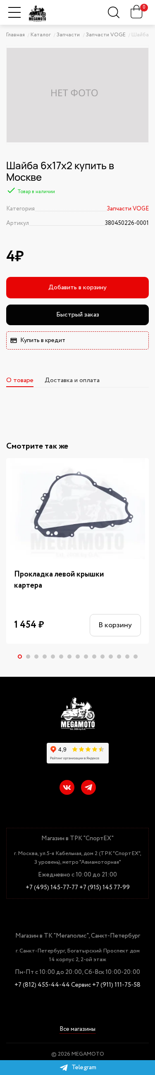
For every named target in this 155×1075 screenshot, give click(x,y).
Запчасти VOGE (128, 209)
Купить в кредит (42, 340)
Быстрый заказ (77, 314)
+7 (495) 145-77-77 (52, 888)
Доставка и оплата (72, 380)
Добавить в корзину (77, 287)
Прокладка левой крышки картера (59, 580)
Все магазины (77, 1030)
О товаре (19, 380)
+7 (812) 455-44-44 (42, 985)
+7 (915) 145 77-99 (104, 888)
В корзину (115, 625)
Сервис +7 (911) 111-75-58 (106, 985)
